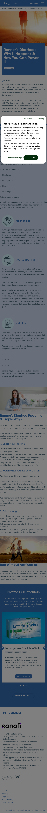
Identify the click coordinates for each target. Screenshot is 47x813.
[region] (23, 140)
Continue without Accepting (33, 118)
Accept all (30, 158)
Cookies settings (14, 157)
